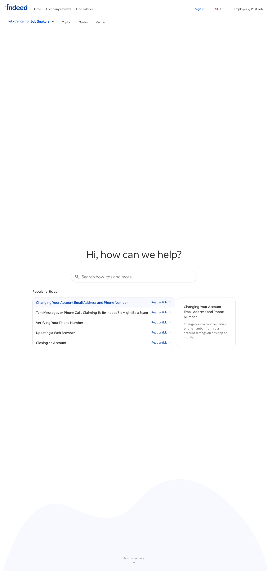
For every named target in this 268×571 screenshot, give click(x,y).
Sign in (200, 9)
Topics (66, 22)
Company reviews (58, 9)
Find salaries (84, 9)
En (219, 9)
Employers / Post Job (248, 9)
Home (37, 9)
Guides (83, 22)
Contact (101, 22)
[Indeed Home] (16, 8)
